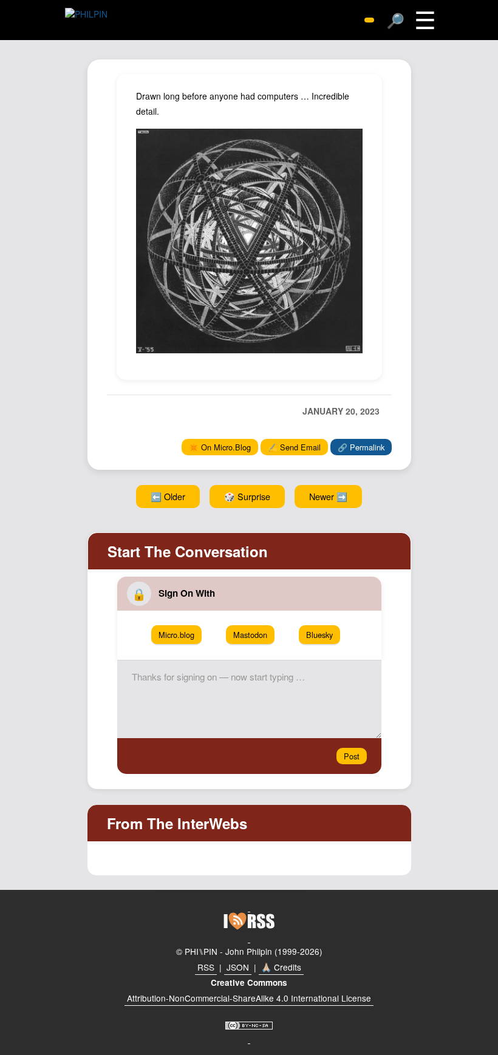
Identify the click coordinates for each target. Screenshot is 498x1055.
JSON (238, 967)
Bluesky (319, 634)
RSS (205, 967)
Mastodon (250, 634)
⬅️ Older (168, 496)
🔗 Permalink (361, 447)
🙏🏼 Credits (281, 967)
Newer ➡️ (328, 496)
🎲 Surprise (247, 496)
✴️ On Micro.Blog (220, 447)
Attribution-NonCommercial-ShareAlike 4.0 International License (249, 998)
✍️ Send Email (294, 447)
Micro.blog (176, 634)
